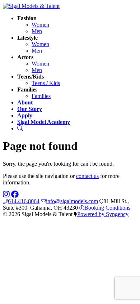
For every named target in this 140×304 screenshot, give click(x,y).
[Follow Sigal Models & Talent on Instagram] (7, 195)
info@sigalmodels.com (72, 201)
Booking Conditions (107, 208)
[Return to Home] (31, 6)
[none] (27, 18)
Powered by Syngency (103, 214)
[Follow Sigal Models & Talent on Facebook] (15, 195)
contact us (87, 176)
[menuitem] (40, 25)
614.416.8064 (23, 201)
